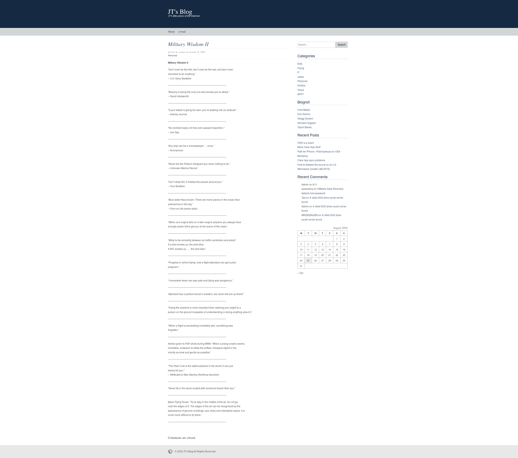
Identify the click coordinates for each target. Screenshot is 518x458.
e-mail (182, 31)
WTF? (300, 94)
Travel (300, 90)
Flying (300, 68)
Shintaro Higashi (306, 123)
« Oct (300, 273)
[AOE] (171, 451)
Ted (303, 197)
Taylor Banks (304, 127)
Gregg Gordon (305, 118)
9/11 (315, 184)
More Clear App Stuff (308, 147)
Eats (299, 63)
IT (298, 72)
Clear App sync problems (311, 160)
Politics (301, 85)
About (171, 31)
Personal (172, 55)
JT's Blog (180, 11)
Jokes (300, 76)
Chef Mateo (303, 109)
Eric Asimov (303, 114)
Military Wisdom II (188, 43)
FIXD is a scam (305, 142)
